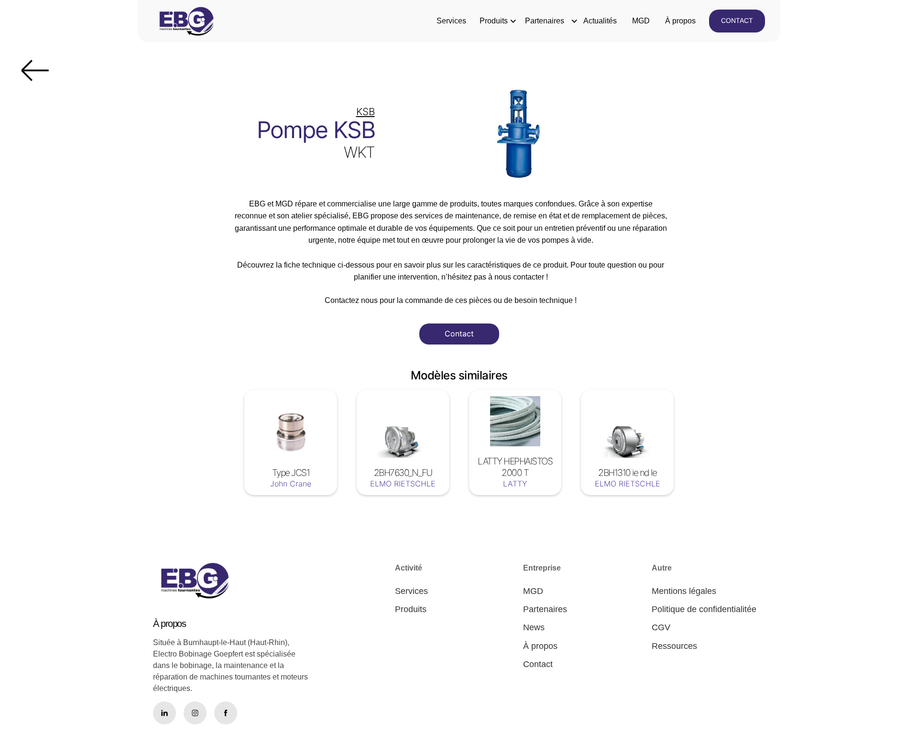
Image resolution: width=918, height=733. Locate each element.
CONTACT (737, 20)
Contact (459, 333)
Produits (494, 21)
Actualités (600, 21)
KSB (365, 112)
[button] (494, 21)
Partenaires (544, 21)
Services (451, 21)
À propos (680, 21)
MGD (641, 21)
